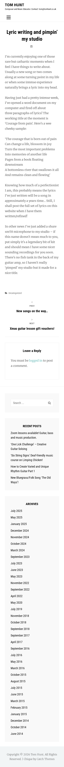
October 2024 (18, 543)
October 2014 (18, 727)
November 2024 (20, 537)
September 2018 (20, 629)
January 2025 (19, 524)
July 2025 (16, 511)
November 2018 (20, 616)
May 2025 (16, 517)
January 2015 (19, 714)
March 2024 (18, 550)
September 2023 (20, 556)
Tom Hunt (14, 5)
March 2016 (18, 668)
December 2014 (20, 720)
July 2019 (16, 609)
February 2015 (19, 707)
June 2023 (17, 570)
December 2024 (20, 530)
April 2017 (16, 642)
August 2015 (18, 681)
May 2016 (16, 661)
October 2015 (18, 674)
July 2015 (16, 687)
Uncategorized (15, 293)
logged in (35, 360)
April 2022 (16, 596)
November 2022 (20, 583)
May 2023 (16, 576)
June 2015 (17, 694)
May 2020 (16, 602)
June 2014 (17, 733)
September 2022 (20, 589)
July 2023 (16, 563)
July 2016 (16, 655)
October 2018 (18, 622)
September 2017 (20, 635)
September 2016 (20, 648)
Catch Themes (46, 759)
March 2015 (18, 701)
